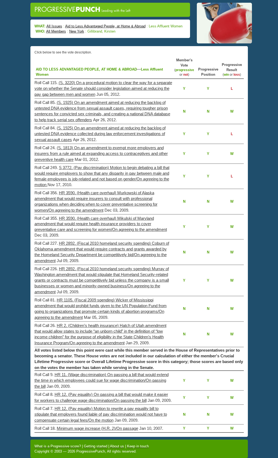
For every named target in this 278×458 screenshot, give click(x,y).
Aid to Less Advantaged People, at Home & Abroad (105, 26)
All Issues (54, 26)
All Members (56, 31)
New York (76, 31)
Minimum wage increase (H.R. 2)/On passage (97, 428)
